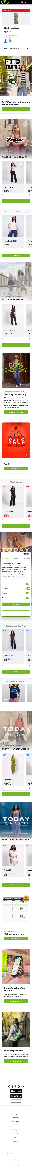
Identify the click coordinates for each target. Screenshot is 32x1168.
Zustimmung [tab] (5, 558)
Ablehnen (16, 613)
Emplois (16, 1134)
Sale (4, 486)
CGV (16, 1160)
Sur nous (16, 1137)
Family (16, 1163)
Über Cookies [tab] (26, 558)
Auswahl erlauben (16, 608)
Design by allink (16, 1166)
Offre (4, 630)
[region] (16, 76)
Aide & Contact (16, 1121)
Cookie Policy (16, 1157)
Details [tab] (16, 558)
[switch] (28, 588)
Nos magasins (16, 1114)
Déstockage (16, 1117)
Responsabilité (16, 1145)
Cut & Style (16, 1125)
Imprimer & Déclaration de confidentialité (16, 1154)
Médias (16, 1141)
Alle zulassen (16, 604)
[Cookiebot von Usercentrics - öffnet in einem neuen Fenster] (23, 554)
